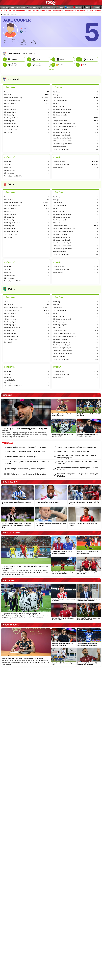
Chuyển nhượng (20, 7)
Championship (14, 79)
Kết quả (12, 7)
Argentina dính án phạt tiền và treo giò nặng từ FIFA (54, 10)
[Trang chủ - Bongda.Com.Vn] (51, 2)
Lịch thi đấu (4, 7)
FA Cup (11, 184)
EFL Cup (11, 289)
